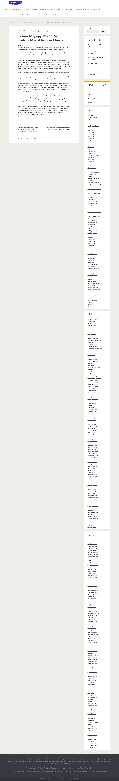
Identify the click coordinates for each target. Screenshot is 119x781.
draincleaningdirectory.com (94, 382)
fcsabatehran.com (92, 407)
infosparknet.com (92, 674)
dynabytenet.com (92, 640)
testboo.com (91, 229)
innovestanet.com (92, 689)
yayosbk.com (91, 235)
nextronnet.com (92, 699)
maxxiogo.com (91, 695)
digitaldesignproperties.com (95, 348)
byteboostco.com (92, 609)
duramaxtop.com (92, 411)
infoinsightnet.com (92, 575)
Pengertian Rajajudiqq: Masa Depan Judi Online (96, 52)
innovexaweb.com (92, 705)
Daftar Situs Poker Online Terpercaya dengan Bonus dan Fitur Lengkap (60, 768)
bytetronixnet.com (92, 520)
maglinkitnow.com (92, 445)
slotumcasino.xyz (92, 252)
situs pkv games (18, 759)
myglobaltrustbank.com (93, 268)
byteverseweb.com (92, 651)
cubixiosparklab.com (93, 596)
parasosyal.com (91, 397)
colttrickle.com (91, 119)
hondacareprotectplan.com (94, 376)
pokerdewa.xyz (91, 260)
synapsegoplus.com (92, 657)
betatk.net (90, 302)
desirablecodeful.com (93, 422)
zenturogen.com (92, 703)
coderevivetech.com (93, 508)
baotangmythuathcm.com (94, 384)
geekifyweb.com (92, 561)
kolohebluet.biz (91, 241)
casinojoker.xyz (91, 258)
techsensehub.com (92, 548)
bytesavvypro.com (92, 487)
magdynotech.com (92, 663)
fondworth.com (91, 342)
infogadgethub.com (92, 542)
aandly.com (90, 304)
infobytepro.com (92, 569)
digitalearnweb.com (92, 321)
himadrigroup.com (92, 166)
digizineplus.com (92, 668)
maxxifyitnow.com (92, 676)
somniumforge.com (93, 388)
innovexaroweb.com (93, 634)
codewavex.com (92, 607)
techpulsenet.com (92, 617)
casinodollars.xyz (92, 256)
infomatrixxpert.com (93, 588)
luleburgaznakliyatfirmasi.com (95, 392)
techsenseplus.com (92, 481)
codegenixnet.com (92, 502)
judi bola (67, 759)
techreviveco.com (92, 636)
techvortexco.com (92, 558)
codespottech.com (92, 437)
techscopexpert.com (93, 460)
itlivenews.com (91, 291)
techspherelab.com (92, 644)
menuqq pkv (9, 759)
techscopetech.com (92, 630)
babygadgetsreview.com (94, 187)
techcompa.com (92, 161)
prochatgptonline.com (93, 155)
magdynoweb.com (92, 632)
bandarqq (90, 94)
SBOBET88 (37, 14)
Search (89, 28)
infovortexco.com (92, 621)
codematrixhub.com (93, 478)
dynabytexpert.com (92, 691)
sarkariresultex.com (92, 350)
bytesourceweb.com (93, 504)
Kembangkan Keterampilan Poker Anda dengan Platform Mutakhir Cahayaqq (58, 128)
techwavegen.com (92, 485)
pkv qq (62, 759)
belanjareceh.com (92, 334)
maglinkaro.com (92, 638)
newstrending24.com (93, 296)
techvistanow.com (92, 592)
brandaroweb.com (92, 745)
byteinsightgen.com (93, 489)
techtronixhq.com (92, 540)
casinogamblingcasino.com (94, 378)
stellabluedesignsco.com (94, 418)
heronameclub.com (92, 426)
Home (12, 14)
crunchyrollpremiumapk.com (95, 374)
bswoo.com (90, 306)
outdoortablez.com (92, 430)
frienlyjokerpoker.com (93, 172)
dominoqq (87, 759)
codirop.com (91, 132)
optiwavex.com (91, 726)
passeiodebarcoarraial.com (94, 340)
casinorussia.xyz (92, 250)
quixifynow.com (92, 678)
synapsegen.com (92, 712)
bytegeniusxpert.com (93, 565)
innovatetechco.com (93, 466)
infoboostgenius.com (93, 483)
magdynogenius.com (93, 449)
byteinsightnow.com (93, 506)
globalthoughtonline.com (94, 361)
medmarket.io (91, 428)
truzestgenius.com (92, 615)
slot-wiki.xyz (91, 262)
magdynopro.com (92, 468)
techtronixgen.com (92, 453)
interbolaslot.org (92, 323)
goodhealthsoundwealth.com (95, 401)
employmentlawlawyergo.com (95, 271)
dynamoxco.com (92, 701)
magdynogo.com (92, 527)
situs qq (89, 96)
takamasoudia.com (92, 413)
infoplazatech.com (92, 563)
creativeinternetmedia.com (94, 145)
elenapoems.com (92, 403)
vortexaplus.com (92, 718)
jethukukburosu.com (93, 386)
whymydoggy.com (92, 319)
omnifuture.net (91, 124)
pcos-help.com (91, 128)
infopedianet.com (92, 659)
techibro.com (91, 176)
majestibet (97, 761)
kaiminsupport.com (92, 332)
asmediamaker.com (92, 359)
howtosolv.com (91, 224)
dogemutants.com (92, 409)
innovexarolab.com (92, 495)
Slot (24, 14)
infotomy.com (91, 432)
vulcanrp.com (91, 180)
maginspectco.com (92, 525)
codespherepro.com (93, 499)
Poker (18, 14)
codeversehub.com (92, 649)
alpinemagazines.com (93, 178)
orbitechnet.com (92, 724)
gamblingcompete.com (93, 140)
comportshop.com (92, 275)
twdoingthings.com (92, 416)
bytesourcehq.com (92, 577)
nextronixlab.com (92, 684)
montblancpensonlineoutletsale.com (97, 184)
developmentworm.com (94, 289)
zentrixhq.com (91, 686)
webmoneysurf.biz (92, 239)
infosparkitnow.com (93, 556)
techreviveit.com (92, 472)
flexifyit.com (91, 693)
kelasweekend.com (92, 300)
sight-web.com (91, 164)
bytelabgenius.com (92, 464)
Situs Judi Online (49, 14)
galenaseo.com (91, 266)
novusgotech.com (92, 697)
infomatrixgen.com (92, 493)
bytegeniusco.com (92, 476)
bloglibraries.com (92, 390)
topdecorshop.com (92, 277)
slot (41, 759)
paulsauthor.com (92, 420)
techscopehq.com (92, 665)
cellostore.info (91, 357)
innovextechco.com (93, 600)
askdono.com (91, 136)
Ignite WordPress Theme (50, 779)
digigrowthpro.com (92, 117)
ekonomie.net (91, 285)
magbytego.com (92, 571)
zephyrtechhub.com (92, 730)
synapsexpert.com (92, 735)
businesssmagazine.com (94, 143)
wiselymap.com (91, 153)
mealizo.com (91, 353)
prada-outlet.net (91, 115)
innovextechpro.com (93, 455)
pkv (88, 92)
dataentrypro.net (92, 327)
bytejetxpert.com (92, 523)
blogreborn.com (92, 149)
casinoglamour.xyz (92, 254)
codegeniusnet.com (93, 573)
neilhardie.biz (91, 237)
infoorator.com (91, 205)
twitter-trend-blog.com (93, 182)
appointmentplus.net (93, 287)
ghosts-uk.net (91, 134)
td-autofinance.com (92, 170)
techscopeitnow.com (93, 518)
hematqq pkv (103, 759)
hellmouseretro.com (93, 405)
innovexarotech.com (93, 512)
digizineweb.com (92, 584)
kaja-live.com (91, 159)
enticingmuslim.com (93, 399)
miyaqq (103, 761)
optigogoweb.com (92, 743)
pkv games (33, 138)
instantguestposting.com (94, 283)
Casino (29, 14)
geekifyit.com (91, 369)
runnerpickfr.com (92, 122)
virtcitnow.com (91, 151)
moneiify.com (91, 363)
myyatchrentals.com (93, 365)
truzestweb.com (92, 733)
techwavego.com (92, 626)
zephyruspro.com (92, 680)
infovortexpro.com (92, 514)
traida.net (90, 218)
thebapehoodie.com (93, 395)
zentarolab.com (91, 737)
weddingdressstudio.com (94, 231)
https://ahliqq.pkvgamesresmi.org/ (59, 763)
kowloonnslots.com (93, 174)
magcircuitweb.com (92, 457)
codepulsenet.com (92, 661)
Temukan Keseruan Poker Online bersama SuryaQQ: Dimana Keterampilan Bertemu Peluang (28, 129)
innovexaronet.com (93, 590)
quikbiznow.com (92, 739)
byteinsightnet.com (92, 579)
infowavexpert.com (92, 474)
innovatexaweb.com (93, 552)
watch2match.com (92, 264)
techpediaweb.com (92, 462)
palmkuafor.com (92, 325)
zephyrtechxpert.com (93, 619)
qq (88, 100)
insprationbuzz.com (93, 338)
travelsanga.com (92, 281)
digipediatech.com (92, 443)
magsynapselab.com (93, 451)
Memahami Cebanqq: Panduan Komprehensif (95, 73)
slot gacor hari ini (92, 98)
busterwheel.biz (91, 245)
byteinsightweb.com (93, 447)
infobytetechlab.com (93, 497)
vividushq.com (91, 716)
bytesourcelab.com (92, 672)
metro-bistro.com (92, 222)
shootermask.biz (92, 243)
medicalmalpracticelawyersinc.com (96, 273)
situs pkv (90, 102)
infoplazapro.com (92, 470)
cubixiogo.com (91, 720)
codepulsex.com (92, 628)
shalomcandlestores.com (94, 367)
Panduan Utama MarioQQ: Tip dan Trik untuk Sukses (96, 58)
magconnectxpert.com (93, 613)
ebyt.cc (89, 195)
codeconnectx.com (92, 586)
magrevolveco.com (92, 510)
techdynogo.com (92, 439)
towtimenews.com (92, 380)
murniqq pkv (94, 759)
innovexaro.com (92, 670)
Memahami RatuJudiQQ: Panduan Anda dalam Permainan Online (96, 46)
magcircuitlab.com (92, 605)
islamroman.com (92, 168)
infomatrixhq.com (92, 594)
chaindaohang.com (92, 197)
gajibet (109, 761)
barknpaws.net (91, 355)
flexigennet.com (92, 424)
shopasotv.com (91, 279)
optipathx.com (91, 682)
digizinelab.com (92, 623)
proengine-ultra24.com (93, 214)
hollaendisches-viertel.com (94, 212)
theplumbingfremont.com (94, 294)
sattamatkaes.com (92, 371)
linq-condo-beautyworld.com (95, 193)
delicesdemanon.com (93, 226)
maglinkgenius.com (92, 603)
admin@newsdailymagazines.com (44, 31)
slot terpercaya (54, 759)
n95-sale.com (91, 147)
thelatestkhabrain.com (93, 346)
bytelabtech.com (92, 550)
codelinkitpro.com (92, 544)
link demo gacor (92, 90)
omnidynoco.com (92, 728)
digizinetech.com (92, 491)
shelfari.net (90, 247)
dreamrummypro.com (93, 330)
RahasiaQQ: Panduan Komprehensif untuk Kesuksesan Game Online (96, 65)
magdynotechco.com (93, 554)
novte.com (90, 208)
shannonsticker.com (93, 336)
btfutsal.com (91, 130)
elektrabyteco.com (92, 611)
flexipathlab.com (92, 714)
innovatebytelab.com (93, 567)
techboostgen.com (92, 546)
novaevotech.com (92, 598)
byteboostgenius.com (93, 655)
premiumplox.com (92, 233)
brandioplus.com (92, 707)
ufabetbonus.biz (92, 298)
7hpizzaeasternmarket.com (94, 210)
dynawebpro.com (92, 710)
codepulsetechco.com (93, 582)
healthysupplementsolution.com (96, 434)
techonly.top (91, 138)
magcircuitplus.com (92, 516)
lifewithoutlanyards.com (94, 216)
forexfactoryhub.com (93, 157)
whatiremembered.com (93, 191)
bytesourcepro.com (92, 642)
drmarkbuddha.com (92, 199)
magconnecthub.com (93, 653)
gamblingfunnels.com (93, 126)
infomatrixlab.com (92, 647)
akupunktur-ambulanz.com (94, 189)
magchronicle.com (92, 441)
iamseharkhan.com (92, 344)
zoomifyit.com (91, 747)
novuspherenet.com (93, 722)
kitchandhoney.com (92, 220)
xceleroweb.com (92, 741)
